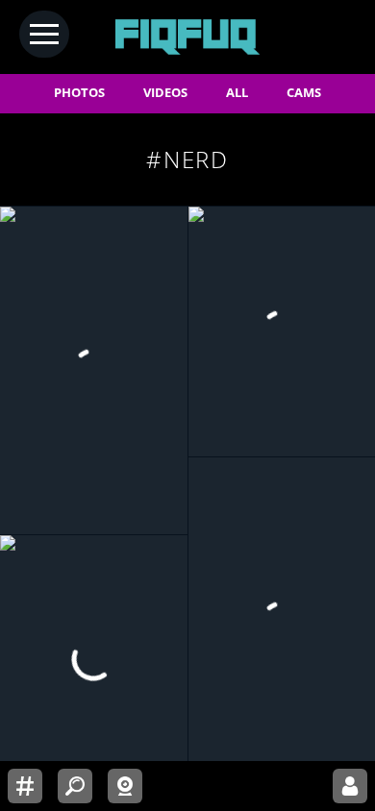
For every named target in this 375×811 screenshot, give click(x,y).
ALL (237, 93)
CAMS (304, 93)
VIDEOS (165, 93)
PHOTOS (79, 93)
